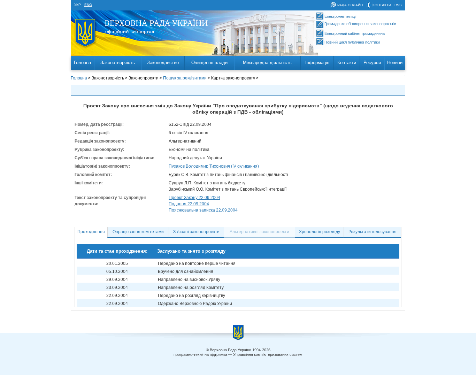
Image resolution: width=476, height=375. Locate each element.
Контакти (346, 62)
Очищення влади (209, 62)
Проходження (91, 231)
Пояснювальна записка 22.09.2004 (203, 210)
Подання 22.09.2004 (189, 203)
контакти (382, 5)
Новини (394, 62)
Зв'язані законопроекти (196, 231)
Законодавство (163, 62)
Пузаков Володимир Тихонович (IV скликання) (214, 166)
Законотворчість (117, 62)
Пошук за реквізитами (185, 78)
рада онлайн (350, 5)
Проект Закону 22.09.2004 (194, 197)
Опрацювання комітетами (138, 231)
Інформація (317, 62)
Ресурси (372, 62)
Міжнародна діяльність (267, 62)
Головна (82, 62)
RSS (398, 5)
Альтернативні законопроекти (259, 231)
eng (88, 5)
